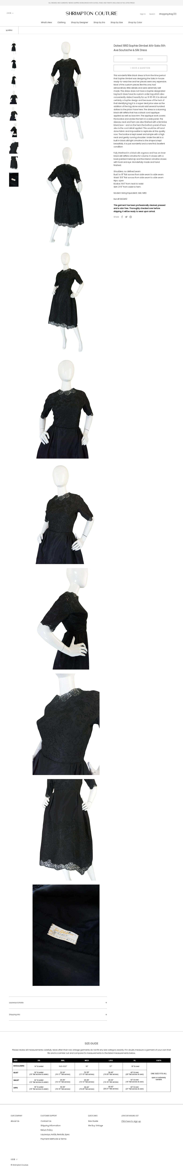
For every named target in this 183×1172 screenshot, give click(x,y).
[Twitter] (126, 217)
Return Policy (47, 1130)
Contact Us (46, 1121)
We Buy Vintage (95, 1125)
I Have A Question (140, 68)
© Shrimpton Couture (19, 1165)
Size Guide (93, 1121)
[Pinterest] (130, 217)
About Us (15, 1121)
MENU (10, 30)
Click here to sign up (131, 1121)
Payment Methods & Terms (53, 1139)
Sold (140, 59)
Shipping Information (51, 1125)
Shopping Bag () (167, 14)
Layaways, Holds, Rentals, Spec (55, 1134)
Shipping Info (14, 1014)
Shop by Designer (79, 22)
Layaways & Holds (16, 1002)
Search (152, 14)
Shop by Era (99, 22)
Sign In (143, 14)
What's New (46, 22)
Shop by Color (135, 22)
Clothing (61, 22)
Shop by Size (117, 22)
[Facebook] (122, 217)
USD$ (9, 13)
